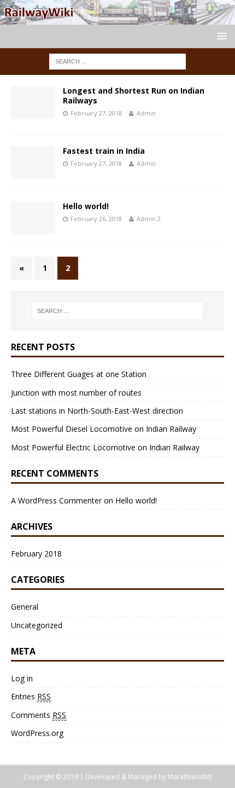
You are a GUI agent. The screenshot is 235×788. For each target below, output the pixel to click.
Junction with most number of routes (76, 392)
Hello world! (86, 206)
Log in (22, 678)
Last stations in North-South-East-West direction (97, 410)
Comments (38, 715)
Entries (31, 696)
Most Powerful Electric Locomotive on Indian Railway (105, 447)
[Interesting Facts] (117, 18)
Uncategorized (36, 625)
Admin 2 (149, 219)
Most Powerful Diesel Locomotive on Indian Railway (103, 429)
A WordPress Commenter (56, 500)
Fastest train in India (104, 151)
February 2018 (36, 553)
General (24, 606)
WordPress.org (37, 733)
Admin (146, 113)
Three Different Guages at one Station (78, 374)
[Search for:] (117, 60)
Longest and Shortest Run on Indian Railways (133, 95)
